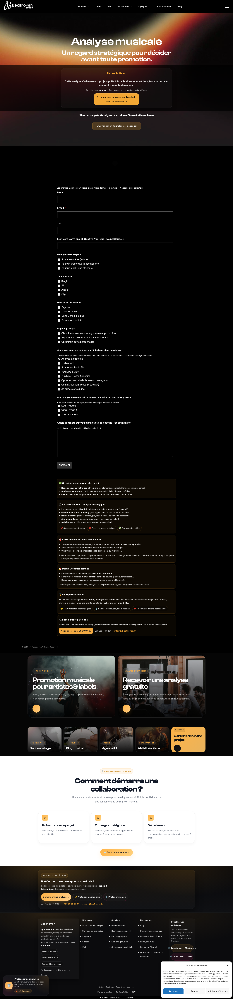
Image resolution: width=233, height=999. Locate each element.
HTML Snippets (105, 997)
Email (61, 208)
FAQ (84, 947)
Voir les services (47, 970)
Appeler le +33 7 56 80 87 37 (76, 631)
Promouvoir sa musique (151, 931)
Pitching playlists (119, 936)
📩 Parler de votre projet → (116, 852)
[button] (227, 965)
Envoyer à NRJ (147, 941)
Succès (85, 941)
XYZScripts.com (127, 997)
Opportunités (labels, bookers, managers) (84, 380)
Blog (142, 925)
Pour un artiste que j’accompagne (80, 263)
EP (62, 285)
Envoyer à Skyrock (148, 947)
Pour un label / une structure (77, 268)
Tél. (59, 223)
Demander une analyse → (56, 897)
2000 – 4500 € (69, 414)
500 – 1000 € (68, 406)
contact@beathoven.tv (92, 904)
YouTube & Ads (70, 371)
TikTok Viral (68, 363)
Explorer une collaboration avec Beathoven (85, 337)
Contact (44, 975)
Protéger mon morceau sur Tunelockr (116, 99)
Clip (63, 294)
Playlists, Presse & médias (75, 376)
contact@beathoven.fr (124, 631)
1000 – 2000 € (69, 410)
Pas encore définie (71, 320)
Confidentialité (122, 992)
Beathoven (48, 923)
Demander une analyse (93, 925)
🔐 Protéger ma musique (87, 897)
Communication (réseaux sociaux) (80, 384)
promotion (101, 90)
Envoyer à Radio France (151, 936)
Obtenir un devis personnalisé (77, 342)
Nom (60, 192)
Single (64, 281)
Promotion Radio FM (73, 367)
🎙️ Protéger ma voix (115, 897)
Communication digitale (122, 947)
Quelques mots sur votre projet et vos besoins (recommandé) (94, 422)
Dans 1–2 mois (69, 311)
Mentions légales (104, 992)
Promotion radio (118, 925)
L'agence (86, 936)
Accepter (173, 991)
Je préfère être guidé (73, 389)
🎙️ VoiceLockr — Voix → (182, 956)
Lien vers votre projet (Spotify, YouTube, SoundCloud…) (90, 239)
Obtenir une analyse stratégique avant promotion (88, 333)
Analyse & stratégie (72, 358)
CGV (134, 992)
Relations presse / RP (121, 931)
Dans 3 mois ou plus (72, 316)
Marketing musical (119, 941)
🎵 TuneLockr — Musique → (182, 948)
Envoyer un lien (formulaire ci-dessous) (117, 126)
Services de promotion (92, 931)
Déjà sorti (66, 307)
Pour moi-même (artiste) (75, 259)
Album (64, 289)
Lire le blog (63, 970)
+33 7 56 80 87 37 (70, 904)
